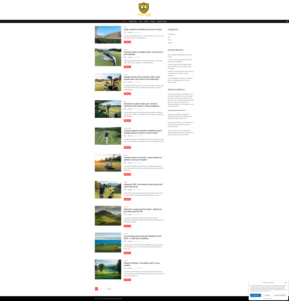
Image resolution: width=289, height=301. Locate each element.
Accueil (124, 21)
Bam (121, 298)
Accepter (255, 295)
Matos (146, 21)
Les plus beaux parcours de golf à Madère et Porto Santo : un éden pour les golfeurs (142, 237)
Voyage (153, 21)
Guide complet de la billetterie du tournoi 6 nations (143, 29)
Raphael (130, 32)
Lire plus (128, 42)
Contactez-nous (162, 21)
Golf (140, 21)
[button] (286, 282)
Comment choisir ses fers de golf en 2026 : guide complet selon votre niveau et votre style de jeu (142, 78)
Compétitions (133, 21)
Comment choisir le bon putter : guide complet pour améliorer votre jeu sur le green (143, 158)
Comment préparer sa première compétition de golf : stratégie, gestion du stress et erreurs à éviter (143, 132)
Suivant (109, 289)
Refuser (267, 295)
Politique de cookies (268, 298)
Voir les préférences (280, 295)
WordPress (115, 298)
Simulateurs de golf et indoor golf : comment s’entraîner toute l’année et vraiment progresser (141, 105)
